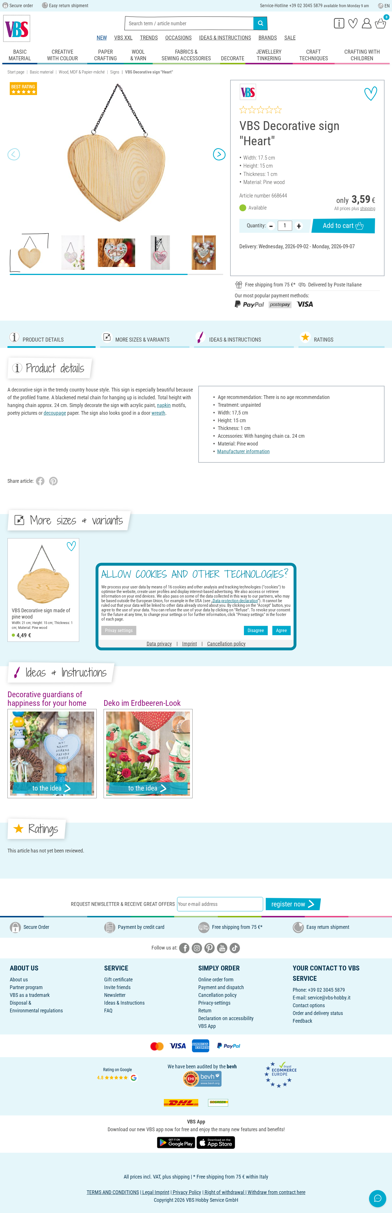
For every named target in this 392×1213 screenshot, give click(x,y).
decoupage (55, 413)
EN (387, 6)
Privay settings (119, 630)
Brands (268, 37)
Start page (15, 72)
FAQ (108, 1010)
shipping (367, 208)
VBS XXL (123, 37)
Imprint (189, 643)
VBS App (207, 1026)
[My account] (367, 23)
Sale (290, 37)
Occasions (178, 37)
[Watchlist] (353, 23)
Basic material (41, 72)
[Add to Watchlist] (371, 93)
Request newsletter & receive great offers (123, 904)
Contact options (309, 1005)
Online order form (216, 979)
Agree (281, 630)
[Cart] (380, 23)
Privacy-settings (214, 1003)
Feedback (302, 1021)
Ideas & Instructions (225, 37)
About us (19, 979)
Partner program (26, 987)
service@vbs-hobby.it (329, 998)
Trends (149, 37)
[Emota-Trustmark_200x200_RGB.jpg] (280, 1074)
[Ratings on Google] (118, 1074)
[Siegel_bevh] (202, 1078)
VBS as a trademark (30, 995)
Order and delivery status (318, 1013)
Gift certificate (118, 979)
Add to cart (338, 226)
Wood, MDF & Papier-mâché (82, 72)
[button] (13, 154)
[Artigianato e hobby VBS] (16, 28)
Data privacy (159, 643)
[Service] (339, 23)
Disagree (256, 630)
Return (204, 1010)
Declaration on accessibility (226, 1018)
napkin (164, 405)
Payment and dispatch (221, 987)
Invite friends (117, 987)
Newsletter (114, 995)
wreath (158, 413)
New (102, 37)
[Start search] (260, 23)
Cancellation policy (217, 995)
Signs (114, 72)
